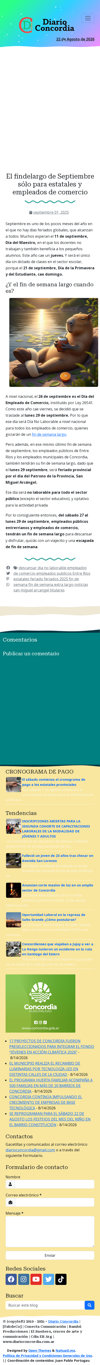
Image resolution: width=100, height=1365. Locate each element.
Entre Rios (81, 573)
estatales (21, 578)
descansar (28, 567)
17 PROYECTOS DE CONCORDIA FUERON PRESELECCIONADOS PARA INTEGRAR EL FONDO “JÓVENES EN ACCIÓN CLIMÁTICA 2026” (51, 1046)
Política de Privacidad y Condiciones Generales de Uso (47, 1355)
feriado (37, 578)
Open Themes (39, 1350)
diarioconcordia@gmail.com (30, 1149)
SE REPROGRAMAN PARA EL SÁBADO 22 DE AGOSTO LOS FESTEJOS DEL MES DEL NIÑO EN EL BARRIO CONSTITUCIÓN (49, 1119)
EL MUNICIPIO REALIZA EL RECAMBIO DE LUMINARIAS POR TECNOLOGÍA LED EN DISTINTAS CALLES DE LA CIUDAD (44, 1069)
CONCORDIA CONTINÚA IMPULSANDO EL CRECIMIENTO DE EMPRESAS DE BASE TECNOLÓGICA (45, 1102)
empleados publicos (54, 573)
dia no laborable (52, 567)
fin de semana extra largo (51, 584)
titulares (57, 590)
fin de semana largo (49, 434)
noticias (81, 584)
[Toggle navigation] (87, 18)
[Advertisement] (50, 111)
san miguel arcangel (31, 590)
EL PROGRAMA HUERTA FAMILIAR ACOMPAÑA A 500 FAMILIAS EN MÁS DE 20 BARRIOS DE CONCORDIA (51, 1086)
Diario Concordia (63, 1322)
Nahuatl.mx (65, 1350)
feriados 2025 (56, 578)
